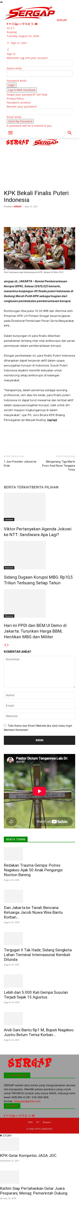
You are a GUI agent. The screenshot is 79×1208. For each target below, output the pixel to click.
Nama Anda (14, 68)
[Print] (73, 215)
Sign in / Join (19, 43)
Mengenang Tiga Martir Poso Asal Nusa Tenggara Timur (58, 465)
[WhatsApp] (46, 215)
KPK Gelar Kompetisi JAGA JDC (28, 1155)
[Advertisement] (39, 168)
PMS (30, 1122)
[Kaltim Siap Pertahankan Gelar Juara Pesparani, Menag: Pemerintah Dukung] (39, 1177)
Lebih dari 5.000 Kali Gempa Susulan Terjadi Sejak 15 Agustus (36, 994)
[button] (10, 133)
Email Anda (14, 117)
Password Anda (16, 80)
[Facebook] (8, 24)
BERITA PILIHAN (44, 487)
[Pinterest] (23, 24)
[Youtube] (36, 24)
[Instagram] (13, 24)
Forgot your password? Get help (27, 94)
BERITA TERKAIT (17, 487)
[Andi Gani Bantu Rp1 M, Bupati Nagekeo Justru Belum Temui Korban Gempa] (39, 1018)
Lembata (9, 519)
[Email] (64, 215)
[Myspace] (20, 24)
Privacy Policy (15, 98)
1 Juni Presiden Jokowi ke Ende (20, 463)
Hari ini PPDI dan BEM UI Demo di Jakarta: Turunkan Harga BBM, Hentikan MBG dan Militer (35, 631)
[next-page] (8, 645)
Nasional (9, 567)
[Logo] (18, 145)
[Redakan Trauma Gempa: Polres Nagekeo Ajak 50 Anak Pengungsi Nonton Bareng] (39, 854)
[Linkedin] (17, 24)
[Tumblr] (29, 24)
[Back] (8, 50)
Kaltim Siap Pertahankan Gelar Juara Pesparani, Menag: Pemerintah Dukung (33, 1190)
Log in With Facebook (21, 90)
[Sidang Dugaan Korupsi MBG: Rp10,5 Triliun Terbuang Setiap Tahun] (39, 555)
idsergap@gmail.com (27, 1101)
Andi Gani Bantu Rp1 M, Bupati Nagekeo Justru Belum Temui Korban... (39, 1032)
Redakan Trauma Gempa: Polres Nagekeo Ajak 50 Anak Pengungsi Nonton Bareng (33, 870)
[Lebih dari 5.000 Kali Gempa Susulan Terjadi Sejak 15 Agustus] (39, 981)
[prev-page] (5, 645)
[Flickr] (10, 24)
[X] (33, 24)
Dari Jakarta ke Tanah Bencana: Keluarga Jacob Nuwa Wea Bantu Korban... (33, 912)
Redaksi (47, 1122)
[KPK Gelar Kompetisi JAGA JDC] (39, 1144)
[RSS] (26, 24)
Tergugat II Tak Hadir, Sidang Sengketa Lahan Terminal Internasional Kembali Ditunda (38, 955)
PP (37, 1122)
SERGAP (18, 206)
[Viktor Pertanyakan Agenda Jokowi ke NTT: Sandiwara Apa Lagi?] (39, 507)
